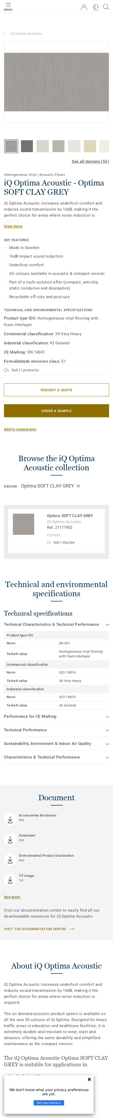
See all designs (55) (90, 161)
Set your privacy (49, 1103)
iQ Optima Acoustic (26, 34)
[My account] (84, 7)
